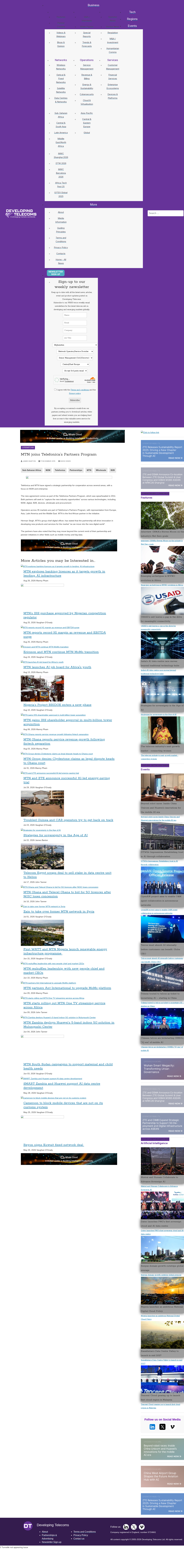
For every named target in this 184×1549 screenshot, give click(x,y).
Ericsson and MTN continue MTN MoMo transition (61, 652)
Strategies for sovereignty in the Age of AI (55, 835)
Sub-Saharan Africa (31, 470)
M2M (48, 470)
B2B (113, 470)
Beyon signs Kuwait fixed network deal (53, 1145)
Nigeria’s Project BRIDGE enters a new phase (57, 705)
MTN (89, 470)
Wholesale (101, 470)
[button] (60, 12)
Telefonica (60, 470)
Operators (28, 447)
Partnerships (76, 470)
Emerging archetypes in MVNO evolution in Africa (162, 585)
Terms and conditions (80, 390)
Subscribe (75, 400)
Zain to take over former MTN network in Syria (58, 912)
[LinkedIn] (152, 1426)
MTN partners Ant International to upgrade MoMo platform (67, 988)
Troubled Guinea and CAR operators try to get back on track (68, 820)
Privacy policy (75, 393)
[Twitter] (162, 1426)
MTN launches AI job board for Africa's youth (57, 667)
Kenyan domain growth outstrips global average (161, 1275)
